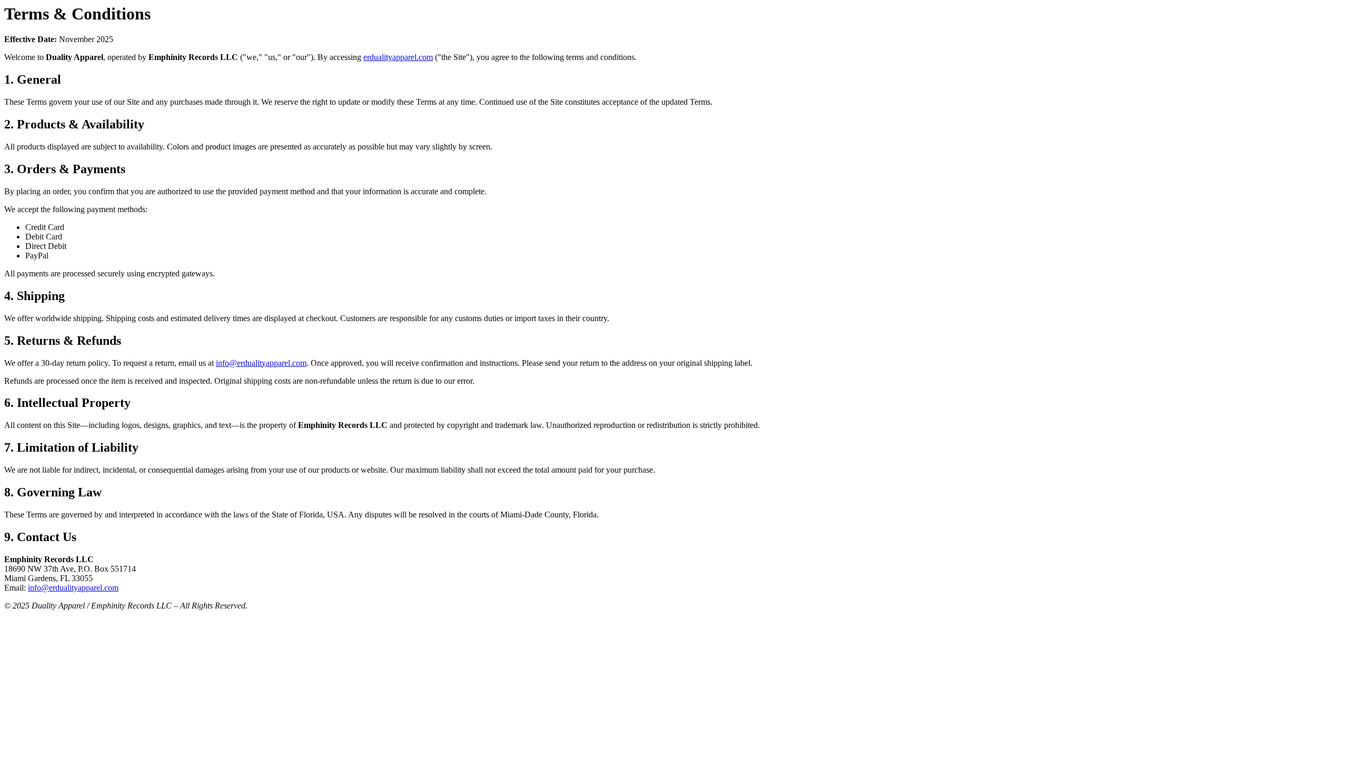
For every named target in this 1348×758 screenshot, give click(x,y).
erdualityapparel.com (398, 57)
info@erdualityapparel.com (261, 362)
